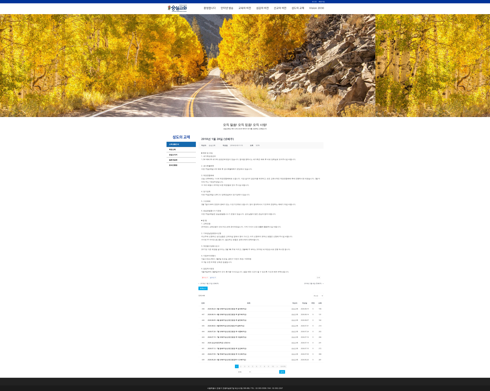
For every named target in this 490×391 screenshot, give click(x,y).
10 (273, 366)
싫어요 (213, 277)
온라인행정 (173, 165)
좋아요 (205, 277)
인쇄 (318, 277)
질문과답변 (173, 160)
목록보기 (203, 288)
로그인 (314, 2)
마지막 (283, 366)
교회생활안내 (174, 144)
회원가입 (322, 2)
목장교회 (172, 149)
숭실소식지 (173, 155)
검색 (282, 372)
